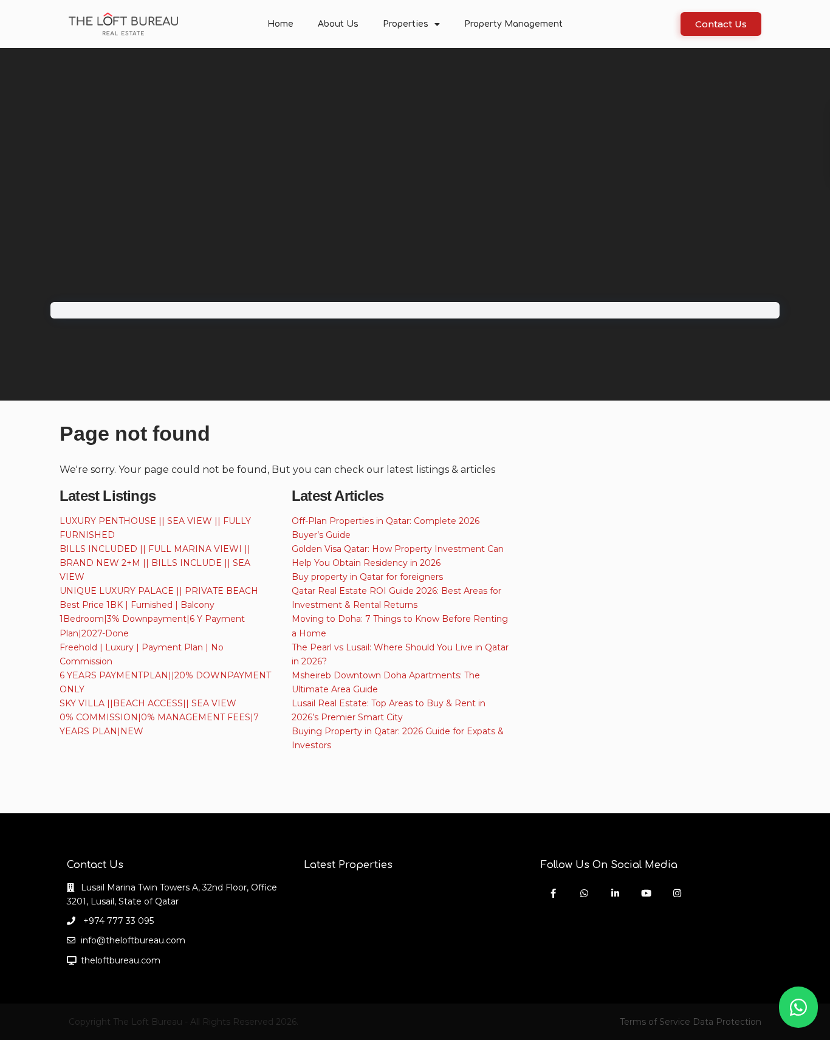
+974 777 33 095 (117, 920)
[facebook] (553, 893)
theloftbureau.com (120, 960)
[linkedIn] (615, 893)
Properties (405, 24)
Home (280, 24)
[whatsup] (584, 893)
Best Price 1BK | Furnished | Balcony (137, 604)
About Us (338, 24)
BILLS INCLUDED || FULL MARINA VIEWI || (155, 548)
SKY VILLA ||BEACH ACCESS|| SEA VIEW (148, 703)
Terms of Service (655, 1021)
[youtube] (646, 893)
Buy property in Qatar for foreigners (367, 576)
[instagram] (677, 893)
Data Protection (727, 1021)
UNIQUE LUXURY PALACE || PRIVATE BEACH (159, 590)
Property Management (513, 24)
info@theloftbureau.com (133, 940)
